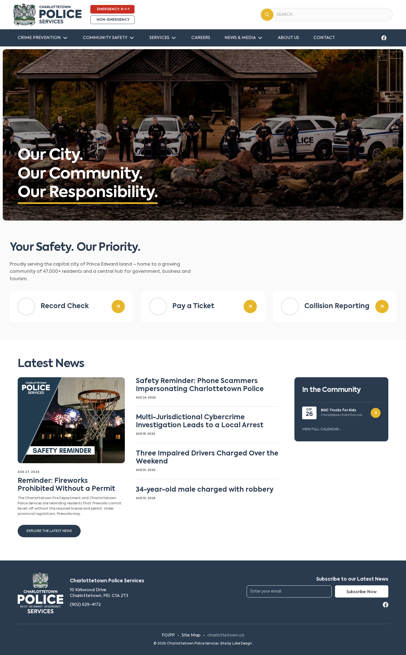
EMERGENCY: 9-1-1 (113, 9)
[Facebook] (383, 37)
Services (159, 38)
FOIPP (168, 635)
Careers (200, 38)
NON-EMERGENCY (113, 20)
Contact (324, 38)
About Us (288, 38)
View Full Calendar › (321, 429)
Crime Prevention (39, 38)
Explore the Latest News (49, 531)
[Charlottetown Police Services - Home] (47, 15)
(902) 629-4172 (85, 604)
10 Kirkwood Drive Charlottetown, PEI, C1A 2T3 (99, 593)
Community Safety (105, 38)
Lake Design (242, 643)
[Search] (267, 15)
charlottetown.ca (225, 635)
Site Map (191, 635)
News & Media (240, 38)
